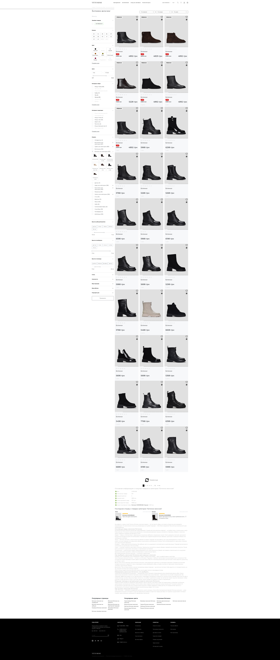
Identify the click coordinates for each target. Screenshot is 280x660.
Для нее (95, 630)
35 (145, 231)
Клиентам (155, 622)
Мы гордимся (138, 629)
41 (126, 49)
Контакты (120, 622)
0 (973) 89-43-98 (123, 631)
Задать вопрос (156, 642)
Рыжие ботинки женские (147, 608)
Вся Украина (166, 2)
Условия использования (98, 656)
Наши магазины (138, 636)
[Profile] (184, 2)
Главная (93, 7)
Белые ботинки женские (131, 604)
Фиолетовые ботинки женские (130, 609)
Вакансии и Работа (139, 632)
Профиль (173, 622)
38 (120, 49)
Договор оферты (139, 639)
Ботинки (119, 51)
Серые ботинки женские (147, 604)
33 (141, 231)
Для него (103, 630)
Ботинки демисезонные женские (163, 601)
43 (169, 231)
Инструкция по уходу (158, 646)
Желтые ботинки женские (131, 606)
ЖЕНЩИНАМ (116, 2)
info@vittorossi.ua (123, 642)
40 (124, 49)
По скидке (160, 12)
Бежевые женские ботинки (147, 601)
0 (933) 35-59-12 (122, 630)
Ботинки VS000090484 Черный (140, 505)
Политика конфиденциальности (114, 656)
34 (143, 231)
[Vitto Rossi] (97, 2)
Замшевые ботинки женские (113, 608)
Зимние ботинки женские (164, 604)
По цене (176, 12)
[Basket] (187, 2)
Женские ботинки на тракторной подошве (113, 605)
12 (155, 485)
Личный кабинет (174, 625)
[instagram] (92, 640)
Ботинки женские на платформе (97, 601)
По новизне (144, 12)
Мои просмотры (174, 632)
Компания (138, 622)
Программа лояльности (158, 629)
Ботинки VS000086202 (128, 515)
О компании (138, 625)
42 (168, 231)
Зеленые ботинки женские (147, 606)
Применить (103, 298)
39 (122, 49)
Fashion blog (146, 2)
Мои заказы (173, 629)
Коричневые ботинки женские (130, 601)
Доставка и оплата (157, 632)
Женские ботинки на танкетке (113, 601)
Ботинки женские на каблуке (97, 605)
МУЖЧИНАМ (125, 2)
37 (118, 49)
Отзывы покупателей (157, 639)
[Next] (185, 516)
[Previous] (117, 516)
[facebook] (95, 640)
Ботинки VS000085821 (165, 515)
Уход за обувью (136, 2)
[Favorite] (181, 2)
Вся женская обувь (100, 7)
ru (173, 2)
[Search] (177, 2)
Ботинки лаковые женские (99, 611)
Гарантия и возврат (157, 636)
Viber (120, 635)
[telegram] (98, 640)
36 (116, 49)
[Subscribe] (107, 635)
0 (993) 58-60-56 (122, 629)
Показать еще (153, 480)
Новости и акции (156, 625)
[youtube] (101, 640)
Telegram (121, 638)
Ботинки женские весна (179, 601)
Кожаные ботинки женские (99, 607)
